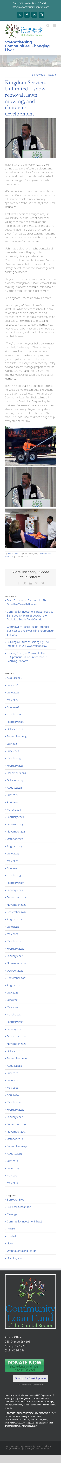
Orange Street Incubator (21, 1250)
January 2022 (15, 956)
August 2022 (14, 919)
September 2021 (16, 978)
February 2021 (15, 1021)
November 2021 (16, 963)
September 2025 (17, 736)
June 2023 (13, 853)
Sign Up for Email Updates (30, 1378)
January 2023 (15, 890)
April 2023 (13, 868)
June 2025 (13, 751)
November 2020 (16, 1043)
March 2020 (14, 1102)
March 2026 (14, 714)
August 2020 (14, 1065)
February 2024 (15, 817)
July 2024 (12, 795)
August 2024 (14, 787)
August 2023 (14, 846)
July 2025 (12, 743)
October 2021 (15, 970)
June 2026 (13, 692)
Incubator (9, 557)
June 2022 (13, 926)
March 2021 (13, 1014)
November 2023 (16, 831)
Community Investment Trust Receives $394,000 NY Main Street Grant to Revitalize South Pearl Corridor (30, 615)
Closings (12, 1214)
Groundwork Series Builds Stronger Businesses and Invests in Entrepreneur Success (30, 630)
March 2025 (14, 758)
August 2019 (14, 1153)
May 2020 (13, 1087)
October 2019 (15, 1139)
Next (51, 74)
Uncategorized (16, 1258)
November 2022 (16, 904)
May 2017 (12, 1182)
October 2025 (15, 729)
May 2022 (12, 934)
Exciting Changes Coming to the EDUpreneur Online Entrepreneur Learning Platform (27, 657)
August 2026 (14, 677)
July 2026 (12, 685)
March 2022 (14, 941)
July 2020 (12, 1073)
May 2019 (12, 1175)
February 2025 (15, 765)
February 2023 (15, 882)
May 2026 (13, 699)
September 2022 (17, 912)
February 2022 (15, 948)
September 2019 (17, 1146)
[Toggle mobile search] (47, 25)
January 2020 (15, 1117)
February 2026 (15, 721)
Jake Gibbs (13, 554)
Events (11, 1228)
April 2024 (13, 802)
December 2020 (16, 1036)
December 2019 (16, 1124)
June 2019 (13, 1168)
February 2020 (15, 1109)
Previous (39, 74)
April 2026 (13, 707)
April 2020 (13, 1095)
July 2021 (12, 992)
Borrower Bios (46, 554)
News (10, 1243)
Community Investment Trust (24, 1221)
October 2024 (15, 780)
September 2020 (17, 1058)
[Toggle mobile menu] (54, 25)
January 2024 (15, 824)
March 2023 (14, 875)
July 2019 (12, 1160)
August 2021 (14, 985)
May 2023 (12, 860)
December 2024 (16, 773)
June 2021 (13, 999)
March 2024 (14, 809)
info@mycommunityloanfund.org (30, 7)
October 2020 (15, 1051)
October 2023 (15, 838)
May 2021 (12, 1007)
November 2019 (16, 1131)
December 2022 (16, 897)
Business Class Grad (19, 1206)
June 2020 (13, 1080)
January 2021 (15, 1029)
